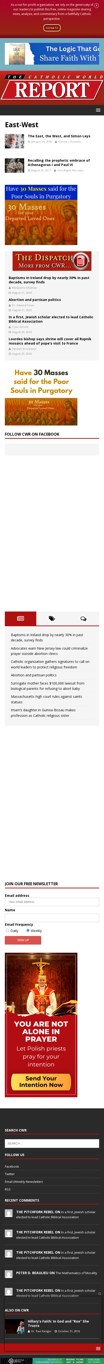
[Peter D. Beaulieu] (9, 1275)
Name (10, 910)
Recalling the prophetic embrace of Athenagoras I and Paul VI (59, 162)
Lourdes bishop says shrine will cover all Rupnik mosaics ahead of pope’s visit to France (50, 341)
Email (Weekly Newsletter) (24, 1181)
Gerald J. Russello (69, 141)
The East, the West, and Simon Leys (59, 136)
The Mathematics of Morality (76, 1273)
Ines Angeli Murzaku (70, 170)
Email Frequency (19, 924)
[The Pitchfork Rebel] (9, 1214)
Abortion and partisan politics (35, 299)
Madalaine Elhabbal (24, 287)
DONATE (52, 28)
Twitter (10, 1174)
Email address (17, 895)
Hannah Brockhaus (24, 349)
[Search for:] (52, 1143)
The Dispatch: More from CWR (52, 261)
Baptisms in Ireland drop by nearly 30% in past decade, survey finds (49, 279)
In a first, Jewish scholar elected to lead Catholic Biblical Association (51, 319)
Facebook (12, 1166)
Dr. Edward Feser (23, 305)
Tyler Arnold (20, 327)
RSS (8, 1189)
